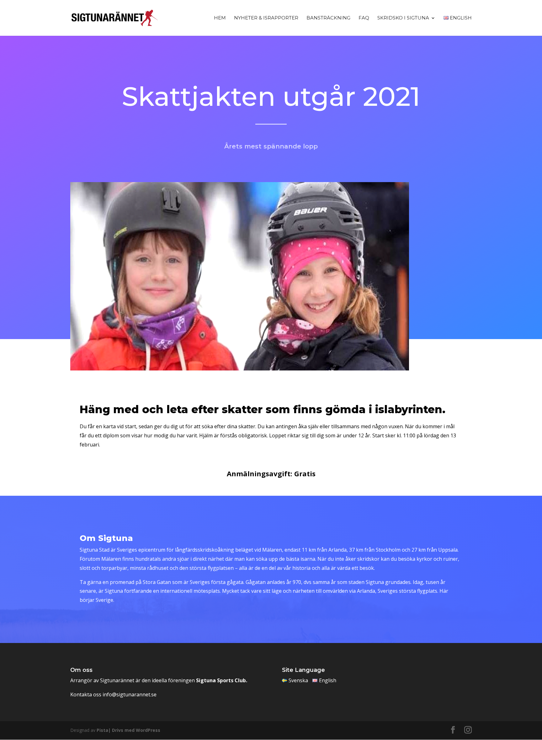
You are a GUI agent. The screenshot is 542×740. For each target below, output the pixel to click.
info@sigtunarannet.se (130, 694)
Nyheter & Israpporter (266, 18)
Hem (220, 18)
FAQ (364, 18)
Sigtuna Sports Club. (221, 680)
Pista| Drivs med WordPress (128, 730)
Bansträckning (328, 18)
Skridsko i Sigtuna (403, 18)
